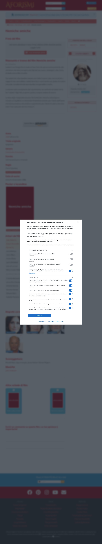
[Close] (78, 222)
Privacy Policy (60, 321)
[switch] (71, 254)
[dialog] (51, 272)
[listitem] (51, 250)
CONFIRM (39, 315)
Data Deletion (42, 321)
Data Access (51, 321)
